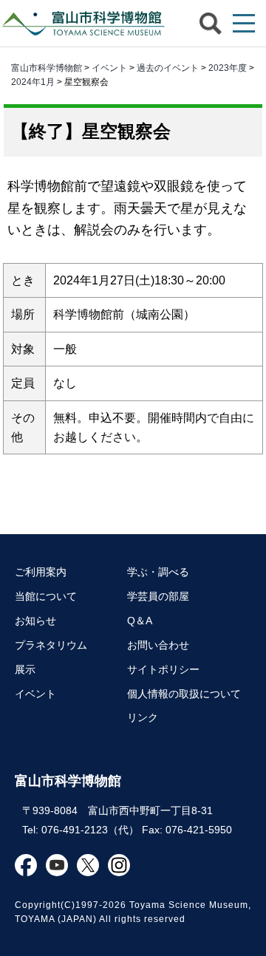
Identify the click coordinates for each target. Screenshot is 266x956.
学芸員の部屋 (158, 596)
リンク (142, 717)
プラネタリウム (51, 645)
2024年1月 (33, 82)
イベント (109, 68)
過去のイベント (168, 68)
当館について (46, 596)
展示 (25, 669)
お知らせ (35, 620)
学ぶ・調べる (158, 572)
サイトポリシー (163, 669)
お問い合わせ (158, 645)
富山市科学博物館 (85, 23)
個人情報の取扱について (184, 694)
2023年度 (227, 68)
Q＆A (139, 620)
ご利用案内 (40, 572)
